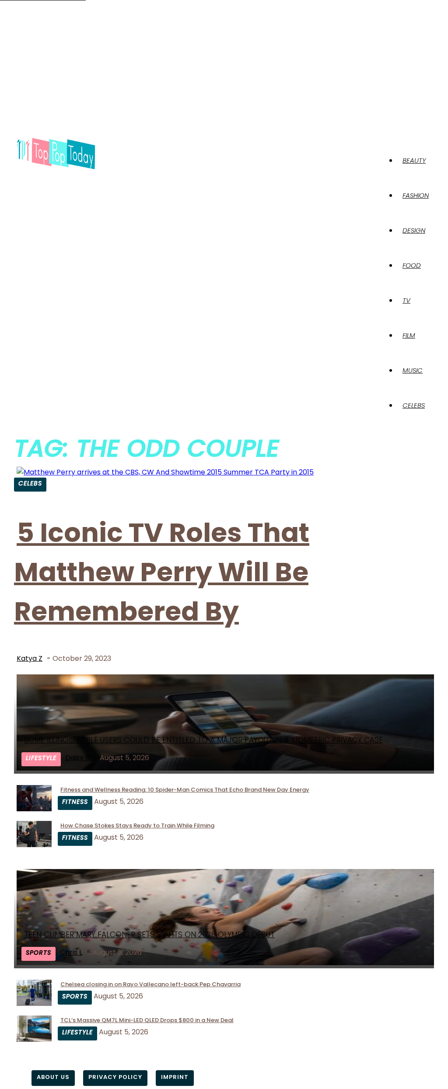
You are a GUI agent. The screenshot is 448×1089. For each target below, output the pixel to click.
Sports (38, 952)
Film (408, 335)
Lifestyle (41, 758)
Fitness (75, 801)
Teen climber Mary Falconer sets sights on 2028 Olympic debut (149, 934)
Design (413, 230)
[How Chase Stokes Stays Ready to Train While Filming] (34, 845)
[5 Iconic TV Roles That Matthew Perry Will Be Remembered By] (165, 472)
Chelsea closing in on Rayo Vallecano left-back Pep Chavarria (150, 984)
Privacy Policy (115, 1077)
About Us (53, 1077)
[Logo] (56, 154)
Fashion (415, 195)
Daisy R (77, 758)
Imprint (175, 1077)
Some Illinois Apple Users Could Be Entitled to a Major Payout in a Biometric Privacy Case (203, 740)
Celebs (413, 405)
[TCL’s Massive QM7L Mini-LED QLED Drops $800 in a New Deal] (34, 1039)
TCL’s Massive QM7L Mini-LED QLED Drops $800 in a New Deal (147, 1020)
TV (406, 300)
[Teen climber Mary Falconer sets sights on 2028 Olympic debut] (226, 963)
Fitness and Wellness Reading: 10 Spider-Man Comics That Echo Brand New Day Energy (184, 789)
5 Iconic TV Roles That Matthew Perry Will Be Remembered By (161, 572)
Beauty (414, 160)
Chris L (71, 952)
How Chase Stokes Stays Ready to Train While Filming (137, 825)
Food (411, 265)
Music (412, 370)
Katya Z (29, 658)
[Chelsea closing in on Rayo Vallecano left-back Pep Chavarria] (34, 1003)
